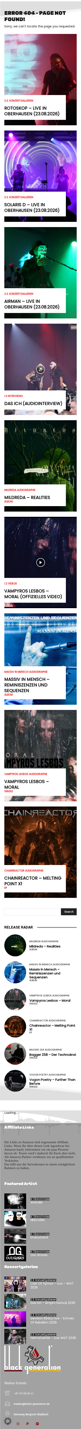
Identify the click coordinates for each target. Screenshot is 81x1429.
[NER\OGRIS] (15, 1218)
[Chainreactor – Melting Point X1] (40, 852)
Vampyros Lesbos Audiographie (25, 774)
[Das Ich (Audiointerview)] (40, 369)
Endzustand (39, 1237)
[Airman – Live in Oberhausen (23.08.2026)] (40, 272)
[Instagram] (18, 1424)
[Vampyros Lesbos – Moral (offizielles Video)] (40, 562)
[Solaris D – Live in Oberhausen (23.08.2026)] (40, 176)
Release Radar (18, 927)
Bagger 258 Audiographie (45, 1050)
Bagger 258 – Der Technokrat (52, 1054)
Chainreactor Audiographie (23, 870)
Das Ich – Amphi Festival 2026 (52, 1303)
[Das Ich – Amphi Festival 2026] (15, 1301)
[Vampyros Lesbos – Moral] (40, 755)
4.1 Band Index (39, 1199)
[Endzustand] (15, 1236)
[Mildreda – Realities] (40, 466)
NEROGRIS (37, 1220)
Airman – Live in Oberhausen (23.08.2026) (32, 304)
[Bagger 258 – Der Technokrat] (15, 1054)
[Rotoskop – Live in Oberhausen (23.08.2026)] (40, 79)
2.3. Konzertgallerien (18, 100)
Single (8, 791)
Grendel (36, 1202)
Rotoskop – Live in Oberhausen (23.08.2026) (32, 111)
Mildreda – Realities (27, 497)
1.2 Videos (10, 583)
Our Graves (39, 1255)
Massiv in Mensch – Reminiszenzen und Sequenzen (27, 685)
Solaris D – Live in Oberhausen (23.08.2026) (32, 207)
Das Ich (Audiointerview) (33, 403)
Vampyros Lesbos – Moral (26, 784)
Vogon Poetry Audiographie (47, 1075)
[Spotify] (37, 1424)
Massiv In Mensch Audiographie (26, 672)
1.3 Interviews (13, 396)
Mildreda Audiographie (19, 490)
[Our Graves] (15, 1253)
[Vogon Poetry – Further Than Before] (15, 1081)
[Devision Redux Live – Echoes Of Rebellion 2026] (15, 1319)
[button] (8, 1421)
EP (5, 888)
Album (8, 501)
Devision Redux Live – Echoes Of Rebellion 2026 (52, 1320)
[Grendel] (15, 1201)
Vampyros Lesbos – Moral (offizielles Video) (33, 594)
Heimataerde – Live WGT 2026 (53, 1338)
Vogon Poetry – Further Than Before (52, 1081)
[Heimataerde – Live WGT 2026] (15, 1336)
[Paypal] (27, 1424)
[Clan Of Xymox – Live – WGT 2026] (15, 1284)
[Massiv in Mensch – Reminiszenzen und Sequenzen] (40, 659)
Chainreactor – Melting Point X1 (32, 881)
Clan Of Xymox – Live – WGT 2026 (52, 1285)
